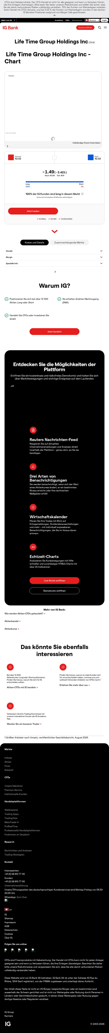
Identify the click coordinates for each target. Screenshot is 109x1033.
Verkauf (18, 156)
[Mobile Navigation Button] (105, 28)
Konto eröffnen (85, 27)
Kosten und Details (34, 242)
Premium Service (13, 790)
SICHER (53, 219)
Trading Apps (11, 814)
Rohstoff (9, 770)
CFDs (7, 777)
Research (9, 841)
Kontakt (9, 862)
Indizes (8, 757)
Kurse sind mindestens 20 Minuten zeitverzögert (54, 197)
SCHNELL (42, 219)
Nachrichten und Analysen (18, 850)
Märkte (8, 749)
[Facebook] (6, 950)
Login (104, 20)
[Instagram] (13, 950)
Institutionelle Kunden (16, 794)
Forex (7, 765)
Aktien (8, 761)
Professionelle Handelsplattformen (22, 830)
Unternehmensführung (16, 885)
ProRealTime (11, 826)
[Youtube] (26, 950)
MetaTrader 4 (12, 822)
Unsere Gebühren (14, 785)
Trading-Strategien (14, 854)
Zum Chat (22, 897)
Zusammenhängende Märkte (69, 242)
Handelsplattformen (15, 801)
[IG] (11, 27)
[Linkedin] (33, 950)
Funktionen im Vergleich (17, 834)
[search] (99, 28)
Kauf (96, 156)
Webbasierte (11, 809)
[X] (20, 950)
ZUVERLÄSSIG (66, 219)
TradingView (11, 818)
